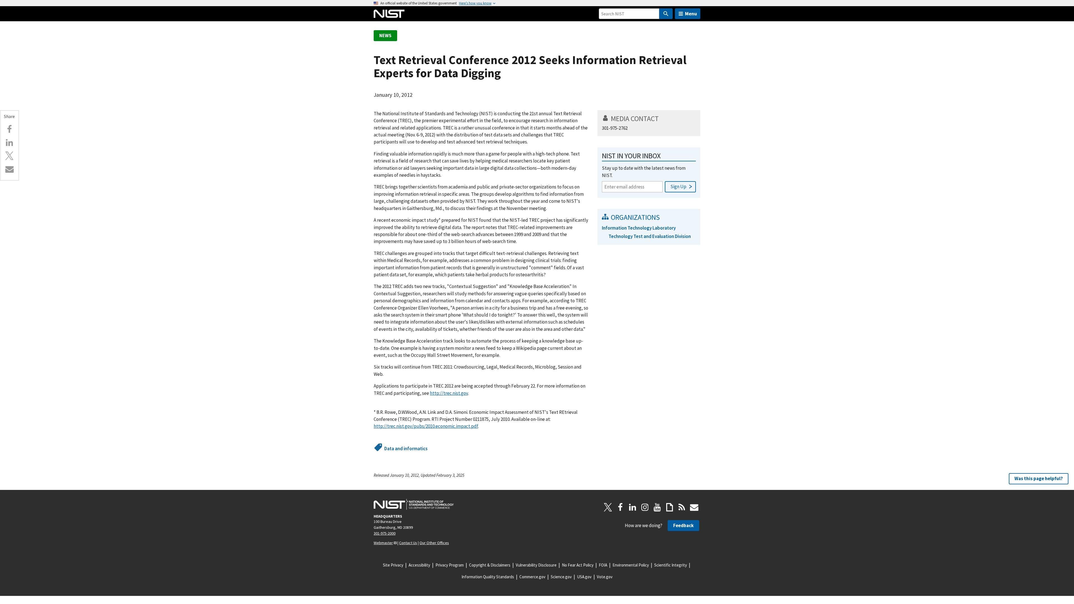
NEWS (385, 35)
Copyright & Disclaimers (489, 565)
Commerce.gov (532, 576)
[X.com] (9, 155)
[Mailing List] (694, 507)
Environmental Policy (631, 565)
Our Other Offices (434, 542)
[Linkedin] (9, 142)
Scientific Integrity (670, 565)
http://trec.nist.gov (449, 393)
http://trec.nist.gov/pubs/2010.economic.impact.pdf (426, 426)
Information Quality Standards (487, 576)
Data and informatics (406, 448)
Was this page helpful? (1038, 478)
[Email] (9, 169)
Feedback (683, 525)
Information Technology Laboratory (639, 228)
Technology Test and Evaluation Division (650, 236)
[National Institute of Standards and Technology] (414, 504)
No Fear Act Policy (577, 565)
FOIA (603, 565)
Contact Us (408, 542)
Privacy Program (449, 565)
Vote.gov (605, 576)
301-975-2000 (384, 533)
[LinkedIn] (632, 507)
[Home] (389, 13)
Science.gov (561, 576)
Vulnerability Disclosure (536, 565)
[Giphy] (669, 507)
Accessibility (419, 565)
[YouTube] (657, 507)
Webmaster (383, 542)
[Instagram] (645, 507)
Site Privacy (393, 565)
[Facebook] (9, 129)
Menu (691, 13)
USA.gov (584, 576)
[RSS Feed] (682, 507)
